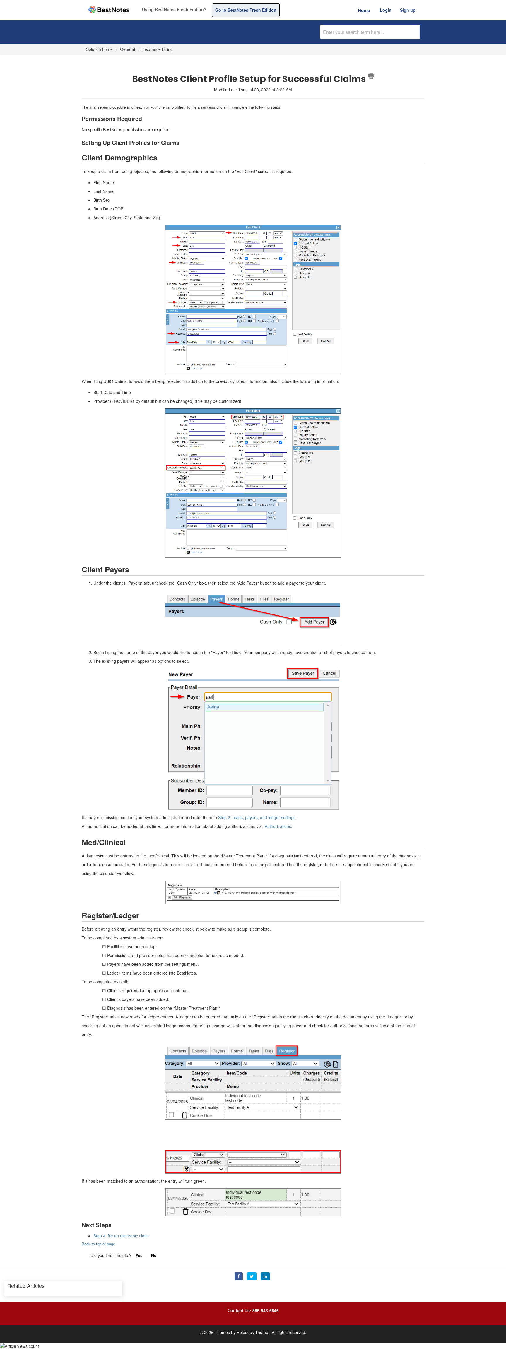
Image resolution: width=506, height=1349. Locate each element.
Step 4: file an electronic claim (121, 1236)
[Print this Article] (371, 76)
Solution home (100, 49)
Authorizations (278, 826)
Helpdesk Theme (253, 1332)
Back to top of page (98, 1244)
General (127, 49)
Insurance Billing (157, 49)
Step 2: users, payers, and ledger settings (256, 817)
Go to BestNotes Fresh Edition (245, 10)
